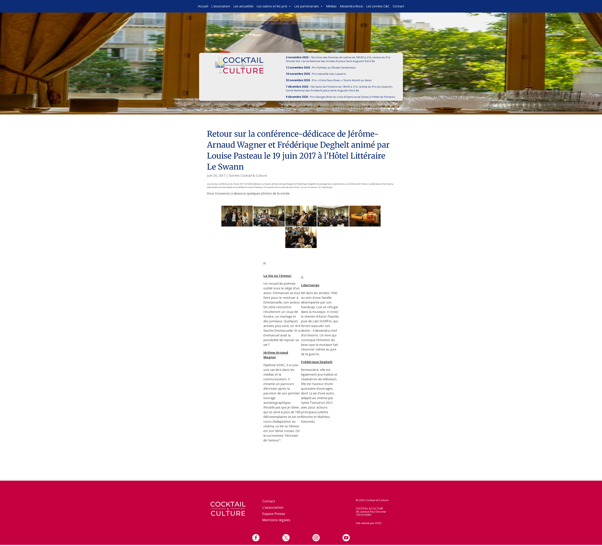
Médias (331, 6)
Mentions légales (276, 520)
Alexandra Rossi (351, 6)
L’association (272, 508)
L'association (220, 6)
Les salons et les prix (272, 6)
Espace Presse (273, 514)
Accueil (203, 6)
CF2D (378, 523)
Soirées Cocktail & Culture (248, 175)
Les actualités (243, 6)
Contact (398, 6)
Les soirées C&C (378, 6)
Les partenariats (306, 6)
